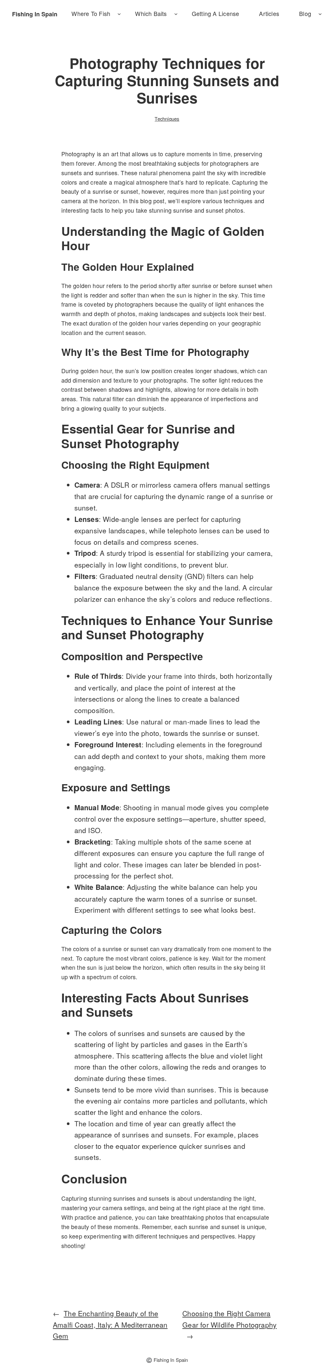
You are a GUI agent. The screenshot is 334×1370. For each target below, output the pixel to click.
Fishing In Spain (34, 14)
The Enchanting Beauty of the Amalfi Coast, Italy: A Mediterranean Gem (110, 1324)
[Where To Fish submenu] (119, 14)
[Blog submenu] (320, 14)
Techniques (167, 118)
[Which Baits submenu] (176, 14)
